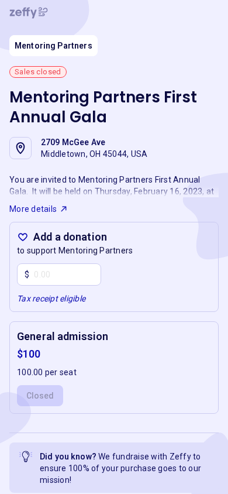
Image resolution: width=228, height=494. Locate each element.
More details (33, 209)
